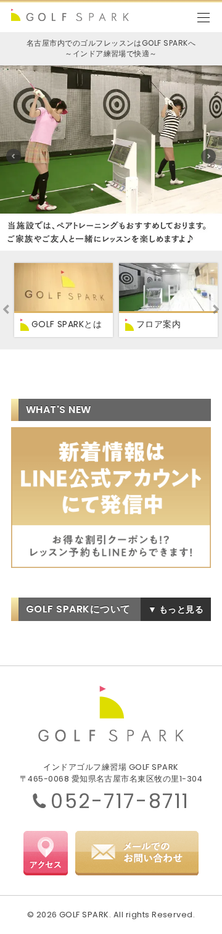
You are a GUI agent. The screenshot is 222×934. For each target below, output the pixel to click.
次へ (208, 156)
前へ (13, 156)
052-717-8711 (120, 801)
